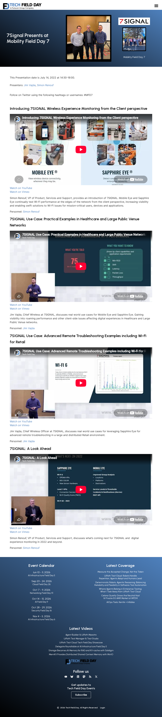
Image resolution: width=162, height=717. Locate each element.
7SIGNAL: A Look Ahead (30, 448)
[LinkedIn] (78, 676)
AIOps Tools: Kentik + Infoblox (120, 602)
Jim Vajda (30, 85)
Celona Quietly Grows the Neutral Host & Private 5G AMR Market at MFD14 (120, 597)
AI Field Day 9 (41, 602)
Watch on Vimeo (19, 191)
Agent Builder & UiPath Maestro (81, 634)
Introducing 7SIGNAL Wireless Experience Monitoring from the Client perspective (78, 108)
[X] (96, 676)
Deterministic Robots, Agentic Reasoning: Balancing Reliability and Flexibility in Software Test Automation (120, 583)
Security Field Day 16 (41, 610)
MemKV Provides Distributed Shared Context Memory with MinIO (81, 654)
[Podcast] (90, 676)
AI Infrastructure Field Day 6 (41, 619)
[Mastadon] (84, 676)
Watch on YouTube (21, 188)
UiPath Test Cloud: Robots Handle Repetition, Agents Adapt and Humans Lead (120, 577)
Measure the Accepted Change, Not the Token (120, 571)
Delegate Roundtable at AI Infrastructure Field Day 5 (81, 646)
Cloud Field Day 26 (41, 584)
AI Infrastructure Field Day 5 (41, 575)
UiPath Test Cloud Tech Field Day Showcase (81, 642)
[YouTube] (66, 676)
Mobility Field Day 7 (134, 57)
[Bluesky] (72, 676)
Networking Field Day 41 (41, 593)
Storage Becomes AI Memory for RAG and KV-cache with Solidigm (81, 650)
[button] (156, 6)
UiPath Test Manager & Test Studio (81, 638)
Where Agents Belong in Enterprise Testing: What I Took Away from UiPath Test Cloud (120, 590)
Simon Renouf (45, 85)
